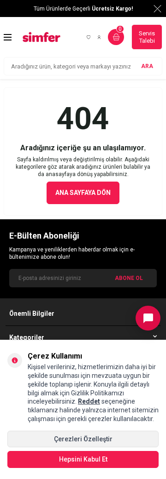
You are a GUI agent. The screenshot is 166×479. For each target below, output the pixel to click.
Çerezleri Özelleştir (83, 439)
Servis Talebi (147, 37)
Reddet (89, 401)
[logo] (41, 37)
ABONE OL (129, 278)
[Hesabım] (99, 37)
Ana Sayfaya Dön (83, 192)
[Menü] (8, 37)
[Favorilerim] (88, 37)
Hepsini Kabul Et (83, 459)
